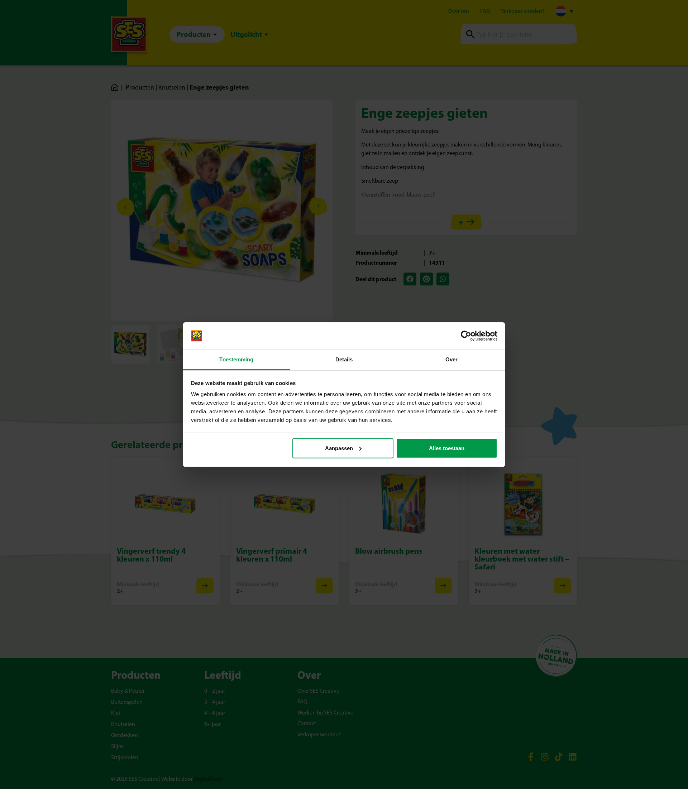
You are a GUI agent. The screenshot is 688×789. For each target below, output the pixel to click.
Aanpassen (339, 448)
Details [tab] (344, 359)
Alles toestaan (446, 448)
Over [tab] (451, 359)
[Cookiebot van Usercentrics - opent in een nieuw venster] (466, 336)
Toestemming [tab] (236, 359)
